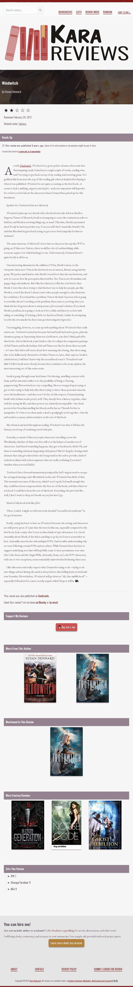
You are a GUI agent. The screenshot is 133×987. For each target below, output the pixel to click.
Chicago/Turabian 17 (21, 882)
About (14, 969)
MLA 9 (14, 889)
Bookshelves (65, 12)
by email (53, 602)
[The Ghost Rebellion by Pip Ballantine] (105, 825)
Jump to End (123, 12)
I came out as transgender (29, 151)
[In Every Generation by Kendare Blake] (28, 825)
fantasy (22, 124)
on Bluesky (41, 602)
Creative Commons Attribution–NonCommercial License (89, 980)
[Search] (40, 10)
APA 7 (13, 876)
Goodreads (43, 596)
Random (107, 12)
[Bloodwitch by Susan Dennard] (40, 678)
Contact (39, 969)
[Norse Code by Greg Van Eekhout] (66, 825)
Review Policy (69, 969)
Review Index (92, 12)
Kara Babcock (35, 980)
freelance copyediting (63, 930)
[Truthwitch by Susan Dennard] (92, 678)
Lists (79, 12)
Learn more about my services (66, 943)
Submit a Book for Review (108, 969)
